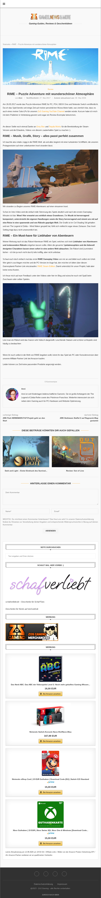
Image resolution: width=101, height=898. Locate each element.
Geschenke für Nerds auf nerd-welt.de (22, 609)
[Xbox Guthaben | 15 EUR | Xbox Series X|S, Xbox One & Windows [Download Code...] (50, 814)
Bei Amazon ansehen (52, 694)
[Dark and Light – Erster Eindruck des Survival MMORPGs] (26, 451)
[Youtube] (46, 873)
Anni (20, 98)
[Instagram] (36, 873)
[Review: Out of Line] (75, 451)
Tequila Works (55, 126)
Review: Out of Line (75, 471)
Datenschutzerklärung (43, 884)
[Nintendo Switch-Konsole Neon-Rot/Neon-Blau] (50, 716)
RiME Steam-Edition (46, 266)
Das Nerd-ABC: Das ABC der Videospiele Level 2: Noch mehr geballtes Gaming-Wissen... (50, 685)
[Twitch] (55, 873)
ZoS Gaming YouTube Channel (51, 111)
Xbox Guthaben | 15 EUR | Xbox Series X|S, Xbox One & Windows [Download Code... (50, 830)
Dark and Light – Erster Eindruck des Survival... (26, 471)
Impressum (62, 884)
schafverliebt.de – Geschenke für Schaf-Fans (25, 602)
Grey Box (40, 126)
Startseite (6, 44)
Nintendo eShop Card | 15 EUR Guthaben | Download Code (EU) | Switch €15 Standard (50, 779)
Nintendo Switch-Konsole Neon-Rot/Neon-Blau (50, 732)
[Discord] (64, 873)
